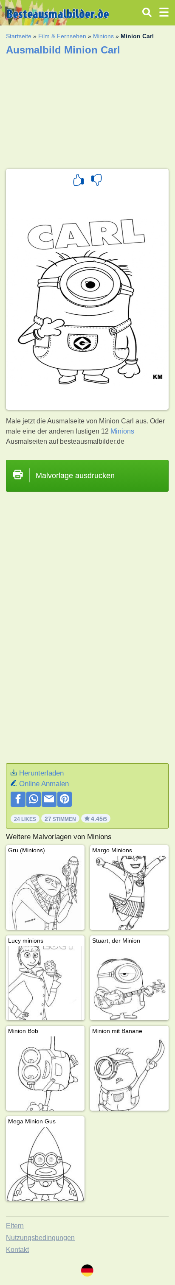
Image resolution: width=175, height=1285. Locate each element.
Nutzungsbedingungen (40, 1237)
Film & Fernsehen (62, 36)
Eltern (15, 1225)
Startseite (18, 36)
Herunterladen (41, 773)
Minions (103, 36)
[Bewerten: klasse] (79, 181)
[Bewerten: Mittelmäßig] (96, 181)
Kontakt (17, 1249)
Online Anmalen (44, 784)
